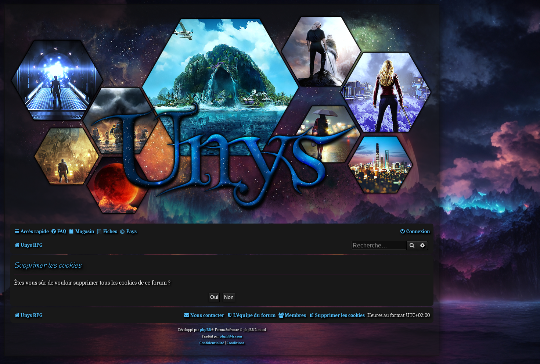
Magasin (84, 231)
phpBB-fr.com (231, 336)
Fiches (110, 231)
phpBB (205, 330)
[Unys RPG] (222, 113)
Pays (131, 231)
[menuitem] (58, 231)
